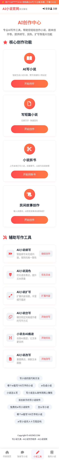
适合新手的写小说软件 (30, 399)
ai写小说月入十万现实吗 (30, 421)
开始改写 (45, 358)
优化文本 (45, 274)
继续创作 (45, 253)
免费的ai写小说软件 (20, 406)
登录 (47, 8)
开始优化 (45, 337)
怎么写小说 (43, 406)
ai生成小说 (46, 385)
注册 (54, 8)
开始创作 (29, 83)
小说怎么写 (12, 392)
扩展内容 (45, 295)
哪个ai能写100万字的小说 (20, 385)
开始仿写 (45, 316)
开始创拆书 (29, 174)
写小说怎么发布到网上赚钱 (39, 392)
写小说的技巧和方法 (29, 378)
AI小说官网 (11, 9)
